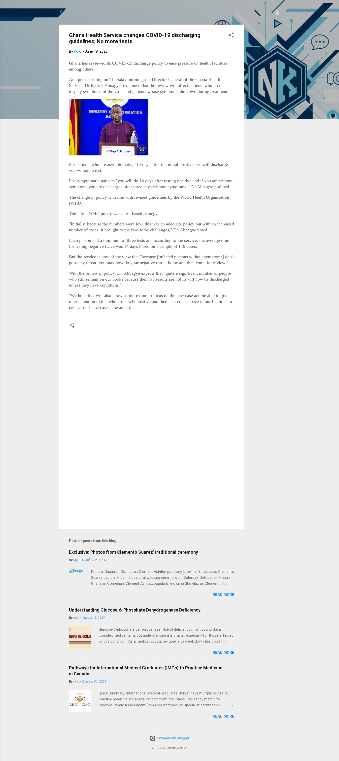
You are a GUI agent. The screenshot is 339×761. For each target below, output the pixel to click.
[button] (231, 36)
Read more (223, 594)
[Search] (277, 13)
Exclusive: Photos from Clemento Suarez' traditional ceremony (133, 552)
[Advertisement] (264, 99)
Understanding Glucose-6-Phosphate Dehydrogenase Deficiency (135, 610)
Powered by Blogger (172, 738)
